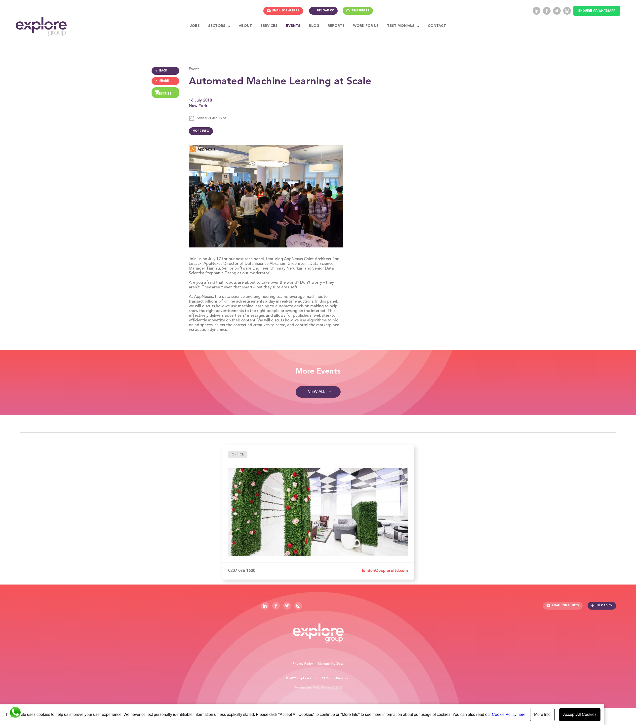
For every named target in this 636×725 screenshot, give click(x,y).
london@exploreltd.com (385, 571)
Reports (336, 26)
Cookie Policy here (508, 714)
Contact (437, 26)
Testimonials (400, 26)
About (245, 26)
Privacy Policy (303, 663)
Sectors (216, 26)
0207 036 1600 (241, 571)
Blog (314, 26)
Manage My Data (331, 663)
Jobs (195, 26)
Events (293, 26)
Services (269, 26)
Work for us (366, 26)
